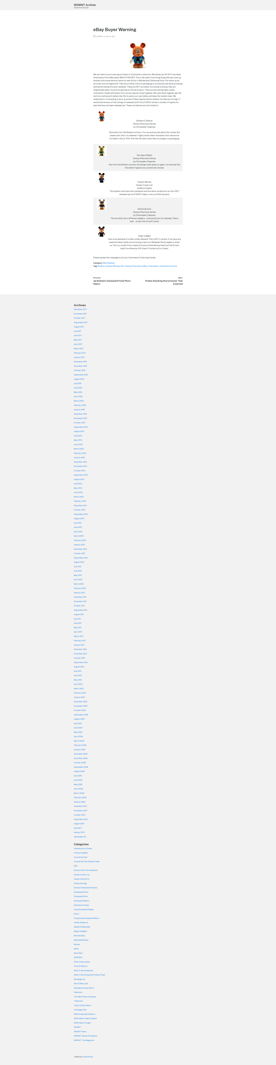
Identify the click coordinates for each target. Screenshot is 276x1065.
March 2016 (79, 401)
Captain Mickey (113, 266)
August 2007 (79, 824)
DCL (122, 266)
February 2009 (80, 745)
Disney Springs (80, 883)
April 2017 (78, 344)
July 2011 (77, 619)
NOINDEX (78, 957)
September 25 (80, 837)
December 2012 (80, 549)
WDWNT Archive (85, 5)
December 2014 (80, 462)
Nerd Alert (78, 953)
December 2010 (80, 649)
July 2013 (77, 523)
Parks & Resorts (80, 966)
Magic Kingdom (80, 931)
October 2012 (79, 553)
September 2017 (81, 322)
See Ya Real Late (81, 983)
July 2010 (77, 671)
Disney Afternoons (133, 266)
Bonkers (101, 266)
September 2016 (81, 375)
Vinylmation (153, 266)
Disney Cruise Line (81, 875)
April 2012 (78, 579)
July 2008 (78, 776)
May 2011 (77, 627)
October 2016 (79, 370)
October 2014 (79, 471)
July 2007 (78, 828)
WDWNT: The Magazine (84, 1040)
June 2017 (78, 335)
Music (76, 949)
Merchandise (109, 263)
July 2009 (78, 723)
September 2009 (81, 715)
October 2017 (79, 318)
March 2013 (79, 536)
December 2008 (80, 754)
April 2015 (78, 444)
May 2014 (78, 488)
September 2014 (81, 475)
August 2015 (79, 431)
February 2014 (80, 501)
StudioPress (88, 1057)
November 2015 (80, 418)
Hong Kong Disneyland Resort (86, 918)
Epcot (76, 914)
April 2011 (78, 632)
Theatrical (78, 1001)
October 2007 (80, 815)
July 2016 (77, 383)
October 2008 (80, 763)
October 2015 (79, 423)
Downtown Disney (81, 905)
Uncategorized (80, 1010)
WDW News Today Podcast (85, 1018)
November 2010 (80, 654)
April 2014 (78, 492)
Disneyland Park (81, 896)
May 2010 (78, 680)
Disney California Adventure (86, 870)
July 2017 (77, 331)
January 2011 (79, 645)
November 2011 (80, 601)
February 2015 (80, 453)
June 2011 (77, 623)
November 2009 (80, 706)
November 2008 (80, 758)
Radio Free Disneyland (83, 970)
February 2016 (80, 405)
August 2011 (79, 614)
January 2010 (79, 697)
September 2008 (81, 767)
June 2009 (78, 728)
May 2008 (78, 784)
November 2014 (80, 466)
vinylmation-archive (168, 266)
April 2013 (78, 532)
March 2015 (79, 449)
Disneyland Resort (81, 901)
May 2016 (78, 392)
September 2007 (81, 819)
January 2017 (79, 357)
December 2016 (80, 362)
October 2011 (79, 606)
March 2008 (79, 793)
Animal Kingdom (81, 853)
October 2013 (79, 510)
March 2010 (79, 688)
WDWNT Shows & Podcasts (85, 1036)
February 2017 (80, 353)
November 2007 (80, 811)
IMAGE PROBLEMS (82, 927)
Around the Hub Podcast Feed (86, 861)
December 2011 (80, 597)
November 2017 (80, 314)
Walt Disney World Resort (84, 1014)
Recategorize (79, 979)
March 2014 (79, 497)
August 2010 (79, 667)
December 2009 (80, 701)
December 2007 (80, 806)
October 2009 (80, 710)
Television (78, 992)
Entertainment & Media (84, 909)
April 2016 (78, 396)
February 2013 (80, 540)
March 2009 (79, 741)
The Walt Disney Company (85, 997)
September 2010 (81, 662)
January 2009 (79, 749)
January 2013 (79, 545)
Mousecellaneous (81, 940)
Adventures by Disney (83, 848)
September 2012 (81, 558)
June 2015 (78, 436)
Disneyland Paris (81, 892)
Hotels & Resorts (81, 922)
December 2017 (80, 309)
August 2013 (79, 518)
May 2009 (78, 732)
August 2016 (79, 379)
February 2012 (80, 588)
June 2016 (78, 388)
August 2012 (79, 562)
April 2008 (78, 789)
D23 (75, 866)
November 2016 (80, 366)
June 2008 (78, 780)
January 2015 (79, 457)
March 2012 (79, 584)
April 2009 (78, 736)
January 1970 (79, 832)
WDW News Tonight (82, 1023)
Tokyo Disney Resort (82, 1005)
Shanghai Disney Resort (84, 988)
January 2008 (79, 802)
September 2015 (81, 427)
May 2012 (78, 575)
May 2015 (78, 440)
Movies (77, 944)
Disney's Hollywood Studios (85, 888)
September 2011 (80, 610)
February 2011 (79, 640)
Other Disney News (82, 962)
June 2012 (78, 571)
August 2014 (79, 479)
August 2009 (79, 719)
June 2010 (78, 675)
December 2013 (80, 505)
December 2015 (80, 414)
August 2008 (79, 771)
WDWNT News (80, 1031)
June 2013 (78, 527)
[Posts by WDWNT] (94, 36)
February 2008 (80, 797)
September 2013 (81, 514)
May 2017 (78, 340)
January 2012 (79, 593)
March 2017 (79, 349)
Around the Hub (80, 857)
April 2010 (78, 684)
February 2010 (80, 693)
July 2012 (77, 566)
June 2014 (78, 484)
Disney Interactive (81, 879)
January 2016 (79, 410)
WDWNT (99, 36)
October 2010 (79, 658)
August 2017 (79, 327)
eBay (145, 266)
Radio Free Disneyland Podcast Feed (89, 975)
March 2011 (78, 636)
